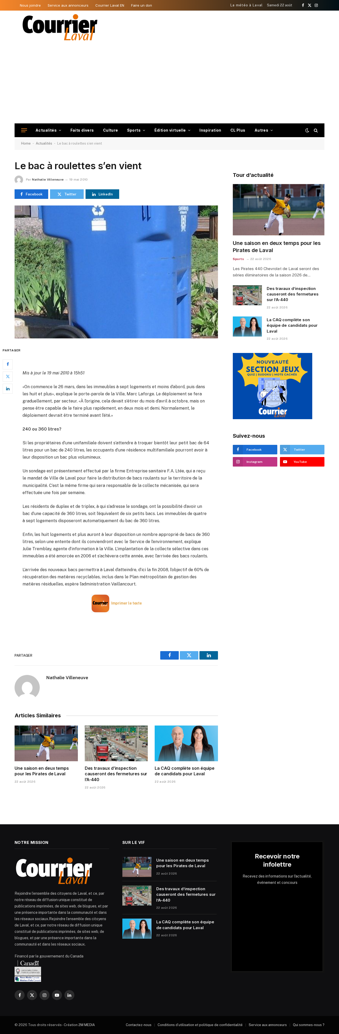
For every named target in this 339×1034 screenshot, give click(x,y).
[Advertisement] (169, 84)
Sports (134, 130)
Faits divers (82, 130)
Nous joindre (30, 5)
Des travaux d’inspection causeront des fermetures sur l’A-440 (116, 774)
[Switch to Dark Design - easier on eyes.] (307, 130)
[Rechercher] (315, 130)
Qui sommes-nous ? (308, 1025)
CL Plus (238, 130)
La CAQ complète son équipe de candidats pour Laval (185, 771)
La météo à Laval (246, 5)
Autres (262, 130)
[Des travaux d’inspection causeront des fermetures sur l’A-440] (116, 743)
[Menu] (24, 130)
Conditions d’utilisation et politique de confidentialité (200, 1025)
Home (26, 143)
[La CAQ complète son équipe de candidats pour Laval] (186, 743)
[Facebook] (8, 364)
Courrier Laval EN (109, 5)
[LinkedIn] (8, 389)
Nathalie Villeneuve (48, 179)
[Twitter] (8, 376)
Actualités (46, 130)
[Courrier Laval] (60, 27)
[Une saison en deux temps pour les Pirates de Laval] (46, 743)
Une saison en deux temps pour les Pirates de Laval (42, 771)
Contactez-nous (138, 1025)
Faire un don (141, 5)
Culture (110, 130)
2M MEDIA (86, 1025)
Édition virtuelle (170, 130)
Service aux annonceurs (68, 5)
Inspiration (210, 130)
